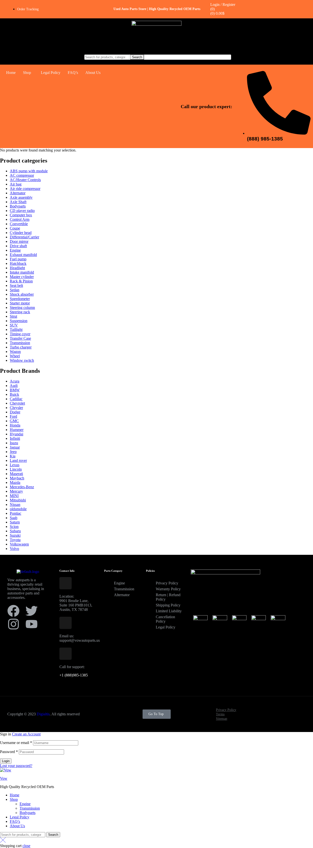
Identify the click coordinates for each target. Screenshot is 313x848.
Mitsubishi (18, 500)
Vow (3, 778)
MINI (14, 496)
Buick (14, 394)
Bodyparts (18, 206)
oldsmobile (18, 509)
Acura (14, 381)
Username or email (16, 743)
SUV (14, 325)
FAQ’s (73, 72)
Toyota (15, 540)
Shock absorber (22, 294)
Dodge (15, 412)
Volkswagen (19, 544)
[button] (28, 72)
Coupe (15, 228)
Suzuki (15, 535)
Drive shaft (18, 246)
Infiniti (15, 438)
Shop (27, 72)
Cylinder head (21, 233)
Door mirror (19, 241)
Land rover (18, 460)
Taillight (16, 329)
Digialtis (43, 714)
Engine (15, 250)
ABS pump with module (29, 171)
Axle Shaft (18, 202)
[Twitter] (31, 611)
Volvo (14, 548)
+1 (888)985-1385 (73, 675)
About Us (93, 72)
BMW (15, 390)
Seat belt (16, 285)
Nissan (15, 504)
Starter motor (20, 303)
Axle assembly (21, 197)
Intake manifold (22, 272)
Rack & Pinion (21, 281)
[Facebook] (13, 611)
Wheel (15, 356)
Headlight (17, 268)
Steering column (22, 307)
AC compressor (22, 175)
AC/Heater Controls (25, 180)
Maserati (16, 474)
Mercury (16, 491)
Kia (12, 456)
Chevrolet (17, 403)
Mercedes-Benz (22, 487)
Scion (14, 526)
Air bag (16, 184)
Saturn (15, 522)
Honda (15, 425)
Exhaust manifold (23, 255)
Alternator (17, 193)
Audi (14, 385)
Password (9, 752)
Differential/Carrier (24, 237)
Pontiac (15, 513)
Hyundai (16, 434)
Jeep (13, 452)
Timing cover (20, 334)
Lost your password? (16, 766)
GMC (14, 421)
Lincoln (16, 469)
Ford (13, 416)
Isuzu (14, 443)
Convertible (19, 224)
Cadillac (16, 399)
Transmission (20, 343)
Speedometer (20, 299)
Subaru (15, 531)
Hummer (16, 430)
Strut (13, 316)
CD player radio (22, 211)
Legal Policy (50, 72)
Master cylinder (22, 277)
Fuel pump (18, 259)
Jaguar (15, 447)
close (26, 846)
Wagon (15, 351)
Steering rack (20, 312)
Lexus (14, 465)
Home (11, 72)
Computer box (21, 215)
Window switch (22, 360)
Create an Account (26, 734)
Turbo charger (21, 347)
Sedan (14, 290)
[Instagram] (13, 624)
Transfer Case (20, 338)
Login (6, 761)
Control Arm (19, 219)
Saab (13, 518)
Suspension (18, 321)
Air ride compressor (25, 188)
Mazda (15, 482)
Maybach (17, 478)
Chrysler (16, 408)
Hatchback (18, 263)
